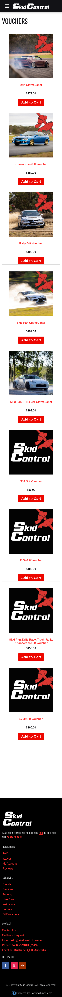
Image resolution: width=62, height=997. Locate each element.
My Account (10, 863)
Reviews (8, 868)
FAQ (41, 833)
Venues (7, 909)
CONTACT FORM (15, 837)
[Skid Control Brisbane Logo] (31, 6)
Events (7, 884)
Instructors (9, 904)
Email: (22, 940)
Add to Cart (31, 102)
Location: (24, 950)
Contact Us (9, 930)
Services (8, 889)
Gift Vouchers (11, 914)
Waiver (7, 858)
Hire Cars (8, 899)
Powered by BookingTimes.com (34, 993)
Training (8, 894)
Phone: (20, 945)
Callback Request (13, 935)
